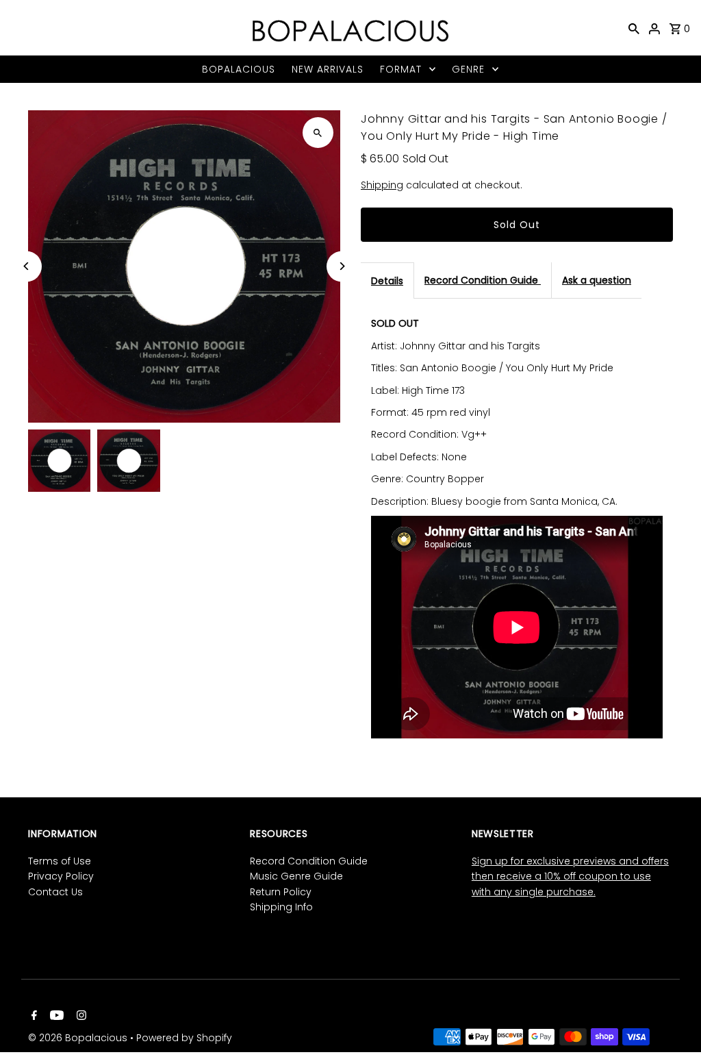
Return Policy (280, 892)
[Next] (342, 266)
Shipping (382, 185)
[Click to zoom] (318, 132)
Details (387, 281)
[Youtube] (55, 1016)
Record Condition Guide (482, 280)
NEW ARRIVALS (328, 69)
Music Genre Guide (296, 876)
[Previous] (26, 266)
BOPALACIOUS (238, 69)
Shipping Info (281, 907)
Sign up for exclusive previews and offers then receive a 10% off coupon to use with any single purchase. (570, 876)
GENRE (468, 69)
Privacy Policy (61, 876)
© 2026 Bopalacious (79, 1038)
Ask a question (596, 280)
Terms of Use (59, 861)
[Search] (634, 28)
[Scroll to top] (672, 1023)
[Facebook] (32, 1016)
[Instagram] (79, 1016)
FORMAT (401, 69)
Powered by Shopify (184, 1038)
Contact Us (55, 892)
